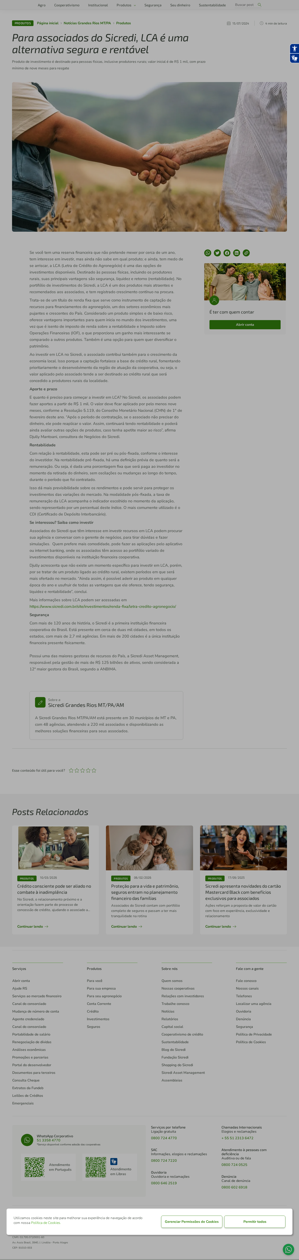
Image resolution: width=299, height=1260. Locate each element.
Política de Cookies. (46, 1222)
